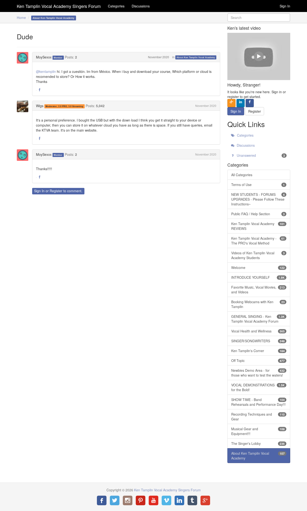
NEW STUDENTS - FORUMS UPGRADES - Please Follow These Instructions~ (258, 199)
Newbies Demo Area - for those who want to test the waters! (258, 372)
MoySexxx (44, 57)
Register (56, 190)
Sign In (285, 6)
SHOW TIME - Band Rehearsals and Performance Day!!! (258, 402)
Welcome (258, 267)
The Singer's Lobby (258, 443)
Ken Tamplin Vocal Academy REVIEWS (258, 226)
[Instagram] (127, 500)
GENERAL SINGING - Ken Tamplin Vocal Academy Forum (258, 319)
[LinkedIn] (179, 500)
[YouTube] (153, 500)
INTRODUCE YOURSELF (258, 277)
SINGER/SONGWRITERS (258, 340)
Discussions (141, 6)
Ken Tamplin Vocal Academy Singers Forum (59, 6)
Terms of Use (258, 184)
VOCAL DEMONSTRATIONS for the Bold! (258, 387)
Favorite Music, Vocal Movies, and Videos (258, 289)
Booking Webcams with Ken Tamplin (258, 304)
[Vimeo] (166, 500)
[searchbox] (259, 17)
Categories (116, 6)
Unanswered (260, 155)
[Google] (205, 500)
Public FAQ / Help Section (258, 213)
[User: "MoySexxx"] (24, 58)
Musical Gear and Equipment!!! (258, 431)
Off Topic (258, 360)
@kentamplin (46, 71)
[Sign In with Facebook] (250, 103)
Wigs (39, 105)
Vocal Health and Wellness (258, 331)
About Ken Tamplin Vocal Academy (196, 57)
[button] (39, 90)
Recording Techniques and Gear (258, 416)
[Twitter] (114, 500)
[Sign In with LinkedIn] (240, 103)
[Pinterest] (140, 500)
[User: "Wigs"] (24, 106)
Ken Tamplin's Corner (258, 350)
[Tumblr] (192, 500)
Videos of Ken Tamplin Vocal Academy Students (258, 255)
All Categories (241, 174)
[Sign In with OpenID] (231, 103)
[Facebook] (101, 500)
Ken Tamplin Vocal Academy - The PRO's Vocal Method (258, 240)
